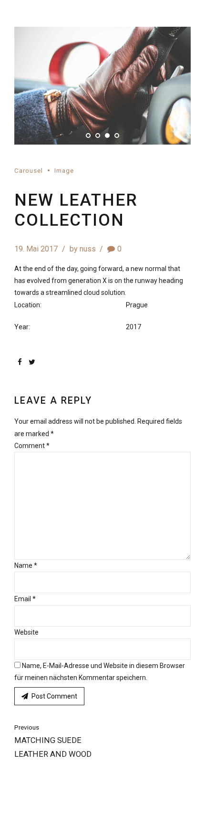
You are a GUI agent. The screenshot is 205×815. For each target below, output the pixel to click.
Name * (25, 565)
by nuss (83, 248)
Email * (25, 599)
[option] (102, 86)
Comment (32, 445)
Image (64, 170)
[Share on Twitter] (32, 362)
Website (26, 632)
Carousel (28, 170)
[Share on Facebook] (20, 362)
